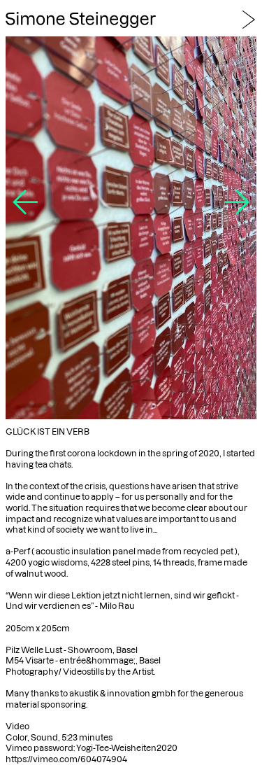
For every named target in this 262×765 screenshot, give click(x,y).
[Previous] (25, 209)
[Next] (236, 209)
